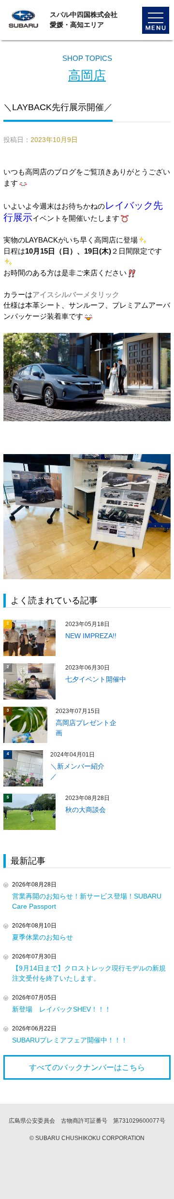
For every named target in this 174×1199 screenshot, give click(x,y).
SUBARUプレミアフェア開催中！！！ (70, 1040)
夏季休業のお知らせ (42, 937)
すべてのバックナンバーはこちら (87, 1067)
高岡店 (87, 75)
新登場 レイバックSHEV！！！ (61, 1009)
